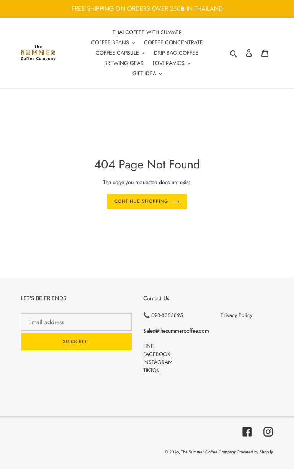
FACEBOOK (156, 354)
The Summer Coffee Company (208, 452)
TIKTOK (151, 370)
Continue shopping (141, 201)
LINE (148, 346)
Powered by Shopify (255, 452)
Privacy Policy (236, 315)
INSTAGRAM (157, 362)
